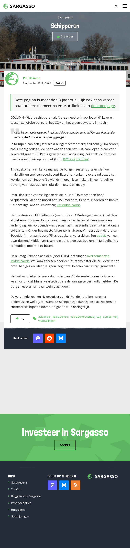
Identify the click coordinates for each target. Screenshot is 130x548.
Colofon (16, 489)
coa (98, 316)
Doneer (65, 445)
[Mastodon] (52, 485)
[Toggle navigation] (125, 6)
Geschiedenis (19, 482)
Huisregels (18, 510)
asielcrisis (44, 316)
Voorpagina (66, 17)
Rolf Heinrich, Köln (66, 64)
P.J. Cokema (31, 78)
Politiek (60, 83)
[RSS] (75, 485)
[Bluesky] (64, 485)
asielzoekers (60, 316)
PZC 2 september (75, 159)
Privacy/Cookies (21, 503)
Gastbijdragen (20, 516)
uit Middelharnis (68, 205)
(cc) (79, 64)
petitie (101, 235)
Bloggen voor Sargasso (26, 496)
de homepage (103, 105)
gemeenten (110, 316)
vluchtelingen (46, 321)
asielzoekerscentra (82, 316)
